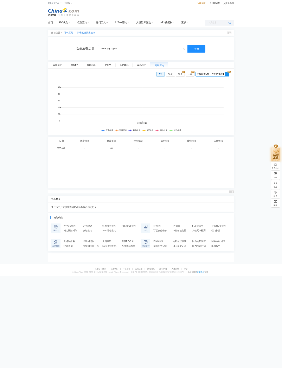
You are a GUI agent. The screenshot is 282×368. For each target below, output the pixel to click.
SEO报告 (215, 245)
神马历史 (141, 65)
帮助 (185, 269)
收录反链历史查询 (86, 32)
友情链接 (138, 269)
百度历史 (57, 65)
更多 (183, 22)
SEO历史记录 (179, 245)
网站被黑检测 (179, 241)
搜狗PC (74, 65)
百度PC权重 (128, 241)
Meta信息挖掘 (109, 245)
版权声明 (163, 269)
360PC (108, 65)
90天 (180, 74)
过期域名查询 (109, 225)
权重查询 (82, 22)
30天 (170, 74)
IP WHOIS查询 (218, 225)
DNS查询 (87, 225)
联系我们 (114, 269)
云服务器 (200, 272)
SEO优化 (63, 22)
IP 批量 (176, 225)
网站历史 (159, 65)
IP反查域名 (197, 225)
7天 (160, 74)
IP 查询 (157, 225)
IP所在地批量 (179, 230)
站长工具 (68, 32)
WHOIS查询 (70, 225)
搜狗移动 (91, 65)
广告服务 (126, 269)
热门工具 (101, 22)
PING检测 (158, 241)
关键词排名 (69, 241)
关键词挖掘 (88, 241)
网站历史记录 (160, 245)
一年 (190, 74)
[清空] (184, 48)
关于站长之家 (100, 269)
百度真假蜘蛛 (160, 230)
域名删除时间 (70, 230)
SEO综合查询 (109, 230)
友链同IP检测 (199, 230)
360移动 (124, 65)
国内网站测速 (199, 241)
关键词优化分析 (91, 245)
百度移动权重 (128, 245)
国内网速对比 (199, 245)
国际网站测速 (218, 241)
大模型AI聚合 (143, 22)
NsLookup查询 (129, 225)
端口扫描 (215, 230)
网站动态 (151, 269)
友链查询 (87, 230)
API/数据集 (166, 22)
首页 (50, 22)
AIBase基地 (121, 22)
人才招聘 (175, 269)
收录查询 (68, 245)
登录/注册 (230, 3)
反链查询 (106, 241)
